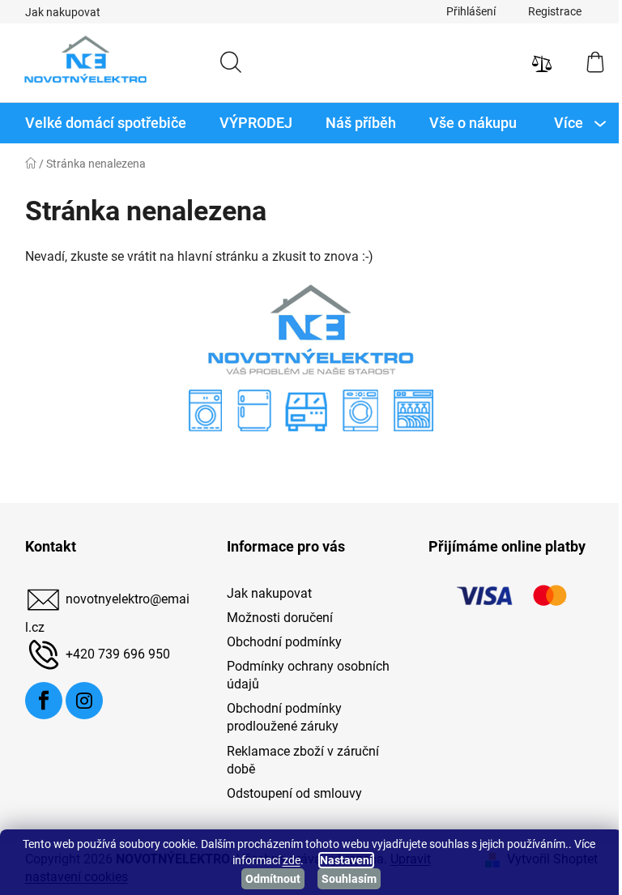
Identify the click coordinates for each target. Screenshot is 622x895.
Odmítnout (272, 878)
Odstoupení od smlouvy (294, 793)
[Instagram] (84, 700)
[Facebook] (43, 700)
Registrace (555, 11)
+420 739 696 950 (118, 654)
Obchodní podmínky (284, 642)
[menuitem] (105, 123)
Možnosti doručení (280, 617)
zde (291, 860)
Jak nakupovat (62, 12)
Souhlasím (349, 878)
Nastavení (346, 860)
